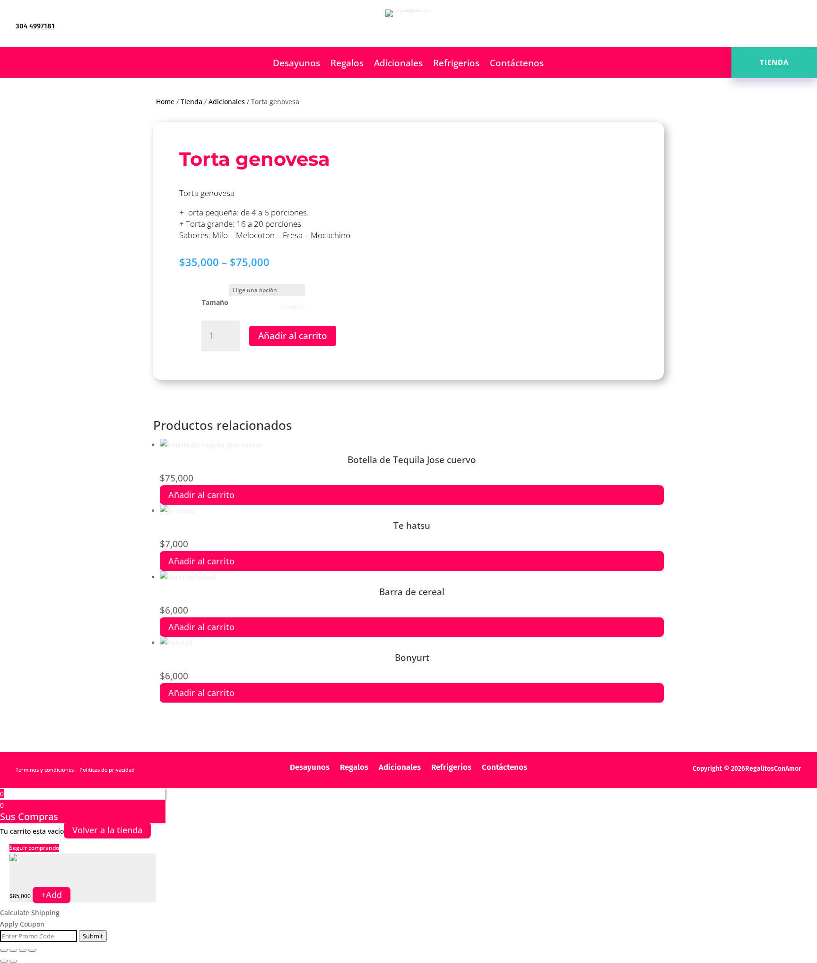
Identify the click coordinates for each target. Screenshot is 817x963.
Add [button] (51, 895)
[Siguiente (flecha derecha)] (13, 961)
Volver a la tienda (107, 830)
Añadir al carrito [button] (201, 494)
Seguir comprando (34, 848)
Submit (93, 936)
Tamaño (215, 302)
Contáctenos (517, 64)
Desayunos (296, 64)
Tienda (191, 101)
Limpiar (293, 307)
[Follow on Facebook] (756, 26)
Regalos (347, 64)
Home (165, 101)
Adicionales (398, 64)
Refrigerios (456, 64)
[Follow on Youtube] (793, 26)
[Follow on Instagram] (774, 26)
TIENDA (774, 62)
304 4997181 (35, 26)
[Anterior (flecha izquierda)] (4, 961)
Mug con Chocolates (37, 882)
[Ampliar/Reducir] (4, 950)
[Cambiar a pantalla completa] (13, 950)
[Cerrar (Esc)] (32, 950)
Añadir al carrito (292, 336)
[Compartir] (22, 950)
